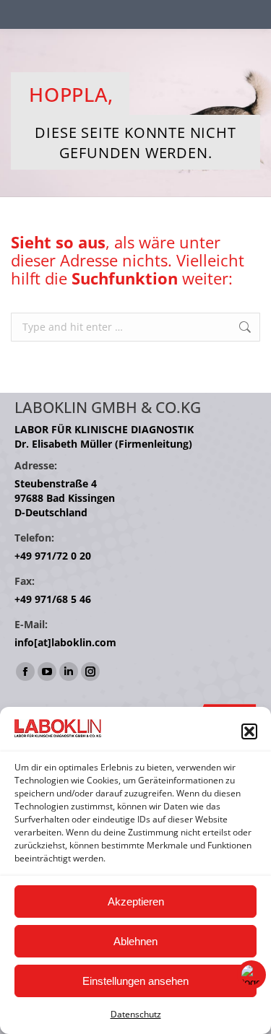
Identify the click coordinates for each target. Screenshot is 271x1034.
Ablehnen (135, 941)
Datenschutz (136, 1014)
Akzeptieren (136, 901)
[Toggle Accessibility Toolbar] (251, 975)
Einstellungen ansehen (135, 981)
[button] (249, 731)
